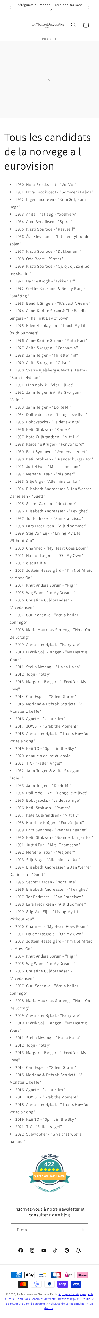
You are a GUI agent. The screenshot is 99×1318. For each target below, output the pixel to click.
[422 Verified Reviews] (49, 1195)
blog (65, 1215)
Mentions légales (69, 1299)
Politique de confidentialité (67, 1303)
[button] (11, 25)
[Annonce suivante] (89, 7)
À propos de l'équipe (72, 1294)
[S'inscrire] (82, 1229)
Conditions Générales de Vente (36, 1299)
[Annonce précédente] (10, 7)
